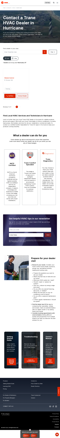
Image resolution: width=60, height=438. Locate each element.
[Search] (45, 52)
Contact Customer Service (43, 426)
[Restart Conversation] (54, 387)
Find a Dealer (7, 7)
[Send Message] (55, 433)
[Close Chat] (57, 387)
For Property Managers (9, 397)
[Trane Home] (5, 2)
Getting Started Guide (8, 383)
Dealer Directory (35, 386)
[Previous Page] (14, 107)
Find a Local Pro (40, 423)
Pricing (5, 389)
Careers (33, 397)
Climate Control (9, 78)
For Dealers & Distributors (9, 395)
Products (5, 381)
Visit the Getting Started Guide (11, 361)
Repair (34, 435)
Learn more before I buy (42, 428)
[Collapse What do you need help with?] (30, 430)
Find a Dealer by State (37, 383)
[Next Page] (20, 107)
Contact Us (34, 381)
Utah (13, 7)
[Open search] (53, 2)
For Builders (6, 400)
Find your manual (50, 361)
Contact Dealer (22, 96)
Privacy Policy (15, 241)
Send (47, 235)
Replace (26, 435)
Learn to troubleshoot (31, 360)
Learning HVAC (7, 386)
